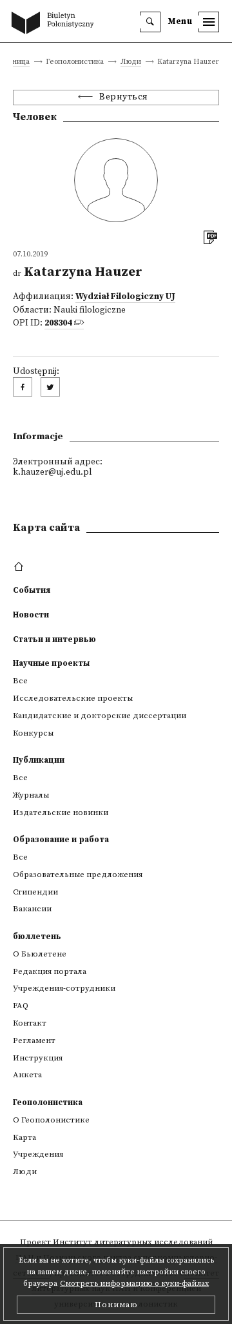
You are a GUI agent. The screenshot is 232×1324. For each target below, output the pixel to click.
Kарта (24, 1137)
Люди (131, 62)
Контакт (29, 1023)
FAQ (20, 1005)
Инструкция (38, 1058)
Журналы (31, 795)
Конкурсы (33, 733)
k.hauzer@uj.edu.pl (52, 472)
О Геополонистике (51, 1120)
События (31, 590)
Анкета (27, 1075)
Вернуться (123, 97)
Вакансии (32, 909)
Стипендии (35, 892)
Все (20, 681)
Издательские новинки (60, 812)
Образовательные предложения (77, 874)
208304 (58, 323)
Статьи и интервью (54, 639)
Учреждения (38, 1154)
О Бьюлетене (39, 954)
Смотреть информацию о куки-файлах (134, 1283)
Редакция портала (49, 971)
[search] (150, 22)
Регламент (34, 1040)
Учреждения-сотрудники (64, 988)
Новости (31, 615)
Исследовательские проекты (73, 698)
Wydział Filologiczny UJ (125, 296)
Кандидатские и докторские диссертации (99, 715)
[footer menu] (20, 567)
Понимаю (116, 1304)
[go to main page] (55, 24)
